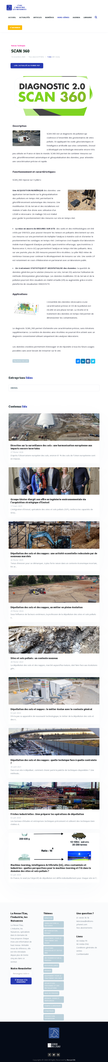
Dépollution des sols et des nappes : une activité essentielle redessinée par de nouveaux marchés (54, 555)
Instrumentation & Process (53, 959)
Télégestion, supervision (50, 1017)
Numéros (49, 17)
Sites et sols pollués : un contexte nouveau (34, 658)
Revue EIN (71, 1060)
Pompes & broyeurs (53, 1006)
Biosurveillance (51, 965)
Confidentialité (82, 954)
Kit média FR (81, 941)
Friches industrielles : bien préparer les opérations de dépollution (47, 814)
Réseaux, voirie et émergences (52, 999)
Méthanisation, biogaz (51, 932)
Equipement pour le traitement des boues (53, 940)
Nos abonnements (84, 927)
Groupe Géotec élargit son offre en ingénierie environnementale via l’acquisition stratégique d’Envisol (48, 501)
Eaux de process (51, 993)
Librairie (88, 17)
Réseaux (48, 971)
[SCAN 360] (54, 96)
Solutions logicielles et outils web (53, 950)
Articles (37, 17)
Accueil (12, 17)
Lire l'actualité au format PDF (27, 66)
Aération (48, 918)
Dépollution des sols (20, 361)
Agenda (76, 17)
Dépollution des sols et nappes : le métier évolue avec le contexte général (51, 709)
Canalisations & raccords (51, 924)
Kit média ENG (82, 944)
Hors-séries (63, 17)
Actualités (24, 17)
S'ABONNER (15, 27)
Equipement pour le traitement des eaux (53, 977)
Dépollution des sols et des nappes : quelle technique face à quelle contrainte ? (54, 762)
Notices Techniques (18, 46)
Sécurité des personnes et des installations (52, 985)
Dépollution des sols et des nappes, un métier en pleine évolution (47, 607)
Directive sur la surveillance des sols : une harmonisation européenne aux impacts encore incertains (51, 447)
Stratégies (49, 1011)
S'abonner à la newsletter (21, 981)
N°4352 (41, 57)
